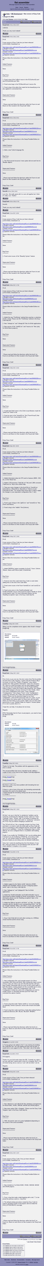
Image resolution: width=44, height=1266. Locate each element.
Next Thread (37, 1241)
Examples (28, 1259)
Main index (7, 1259)
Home (17, 7)
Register (26, 7)
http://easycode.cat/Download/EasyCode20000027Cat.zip (20, 550)
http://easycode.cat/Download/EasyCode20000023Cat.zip (20, 227)
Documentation (21, 1259)
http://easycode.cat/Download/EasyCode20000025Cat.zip (20, 381)
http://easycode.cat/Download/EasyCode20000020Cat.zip (20, 50)
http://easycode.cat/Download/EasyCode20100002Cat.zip (20, 962)
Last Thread (30, 1241)
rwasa (26, 1264)
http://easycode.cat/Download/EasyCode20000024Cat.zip (20, 299)
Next (26, 19)
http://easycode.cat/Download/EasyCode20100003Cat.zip (20, 1085)
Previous (11, 19)
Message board (35, 1259)
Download (13, 1259)
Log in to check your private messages (20, 9)
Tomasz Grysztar (21, 1262)
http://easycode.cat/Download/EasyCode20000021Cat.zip (20, 131)
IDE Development (16, 14)
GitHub (31, 1262)
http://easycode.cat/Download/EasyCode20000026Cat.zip (20, 459)
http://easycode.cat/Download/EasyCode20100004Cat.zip (20, 1166)
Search (21, 7)
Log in (32, 9)
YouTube (36, 1262)
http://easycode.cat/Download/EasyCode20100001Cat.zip (20, 865)
